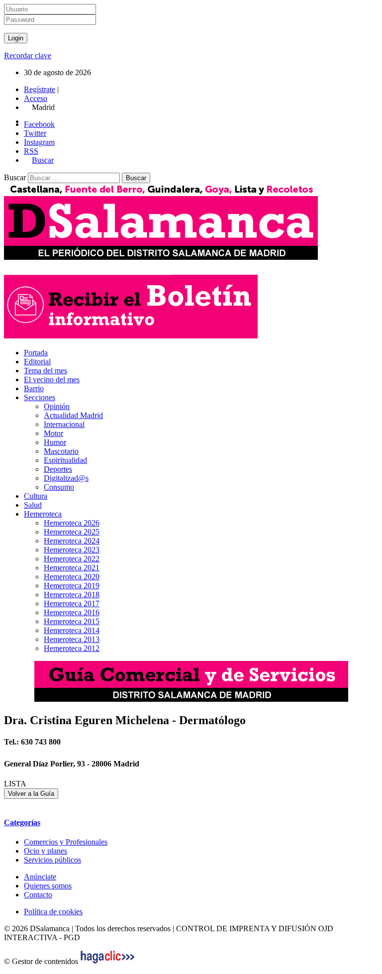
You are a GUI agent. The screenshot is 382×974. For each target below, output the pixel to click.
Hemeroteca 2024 (71, 541)
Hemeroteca (43, 514)
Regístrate (39, 89)
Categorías (22, 822)
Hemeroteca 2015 (71, 621)
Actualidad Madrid (73, 415)
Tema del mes (45, 370)
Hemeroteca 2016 (71, 612)
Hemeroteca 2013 (71, 639)
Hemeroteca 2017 (71, 603)
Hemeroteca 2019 (71, 585)
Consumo (59, 487)
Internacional (64, 424)
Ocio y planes (45, 851)
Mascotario (61, 451)
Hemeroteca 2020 (71, 576)
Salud (33, 505)
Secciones (39, 397)
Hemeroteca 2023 (71, 549)
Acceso (35, 98)
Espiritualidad (65, 460)
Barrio (34, 388)
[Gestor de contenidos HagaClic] (107, 961)
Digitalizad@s (66, 478)
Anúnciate (40, 876)
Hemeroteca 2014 (71, 630)
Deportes (58, 469)
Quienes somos (48, 885)
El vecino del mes (52, 379)
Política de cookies (53, 911)
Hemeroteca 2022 (71, 558)
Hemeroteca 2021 (71, 567)
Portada (36, 352)
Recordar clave (27, 55)
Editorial (37, 361)
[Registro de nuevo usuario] (131, 335)
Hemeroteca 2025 (71, 532)
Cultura (35, 496)
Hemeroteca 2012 (71, 648)
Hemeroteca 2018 (71, 594)
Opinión (57, 406)
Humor (55, 442)
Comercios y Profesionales (65, 842)
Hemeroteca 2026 (71, 523)
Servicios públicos (52, 860)
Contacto (38, 894)
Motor (53, 433)
